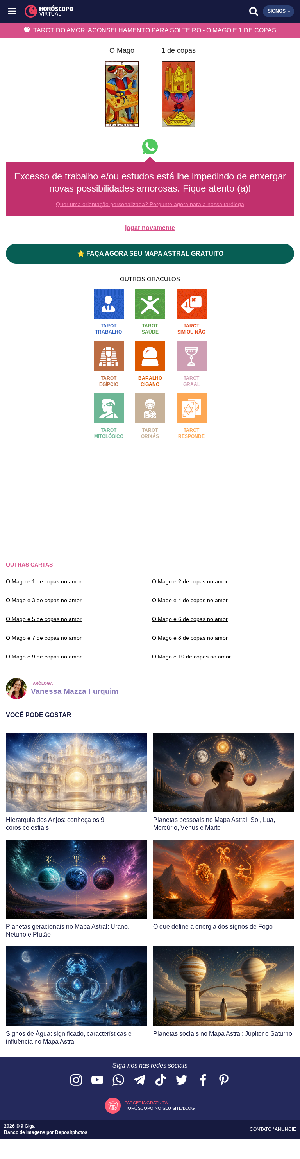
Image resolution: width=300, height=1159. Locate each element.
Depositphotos (71, 1132)
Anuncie (285, 1129)
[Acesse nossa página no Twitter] (181, 1080)
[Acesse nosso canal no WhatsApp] (118, 1080)
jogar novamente (150, 227)
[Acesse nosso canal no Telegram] (139, 1080)
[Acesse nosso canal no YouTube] (97, 1080)
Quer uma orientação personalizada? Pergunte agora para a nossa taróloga (150, 204)
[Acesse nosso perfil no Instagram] (76, 1080)
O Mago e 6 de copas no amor (190, 619)
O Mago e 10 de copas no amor (191, 656)
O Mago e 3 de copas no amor (44, 600)
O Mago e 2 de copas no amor (190, 581)
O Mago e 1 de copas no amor (44, 581)
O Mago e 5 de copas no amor (44, 619)
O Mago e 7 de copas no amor (44, 638)
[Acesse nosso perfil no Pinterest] (223, 1080)
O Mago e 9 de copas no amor (44, 656)
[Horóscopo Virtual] (81, 11)
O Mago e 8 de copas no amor (190, 638)
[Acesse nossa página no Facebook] (202, 1080)
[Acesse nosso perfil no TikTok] (160, 1080)
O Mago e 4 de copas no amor (190, 600)
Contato (261, 1129)
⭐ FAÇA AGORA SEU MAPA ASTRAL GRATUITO (150, 253)
